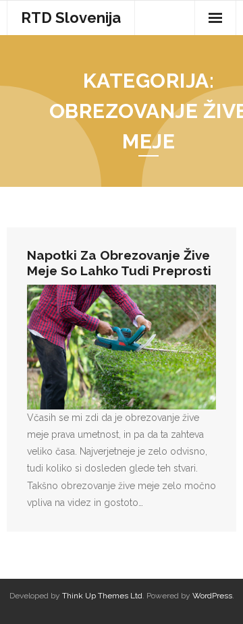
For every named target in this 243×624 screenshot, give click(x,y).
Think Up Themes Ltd (102, 595)
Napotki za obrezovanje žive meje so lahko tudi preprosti (119, 263)
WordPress (212, 595)
